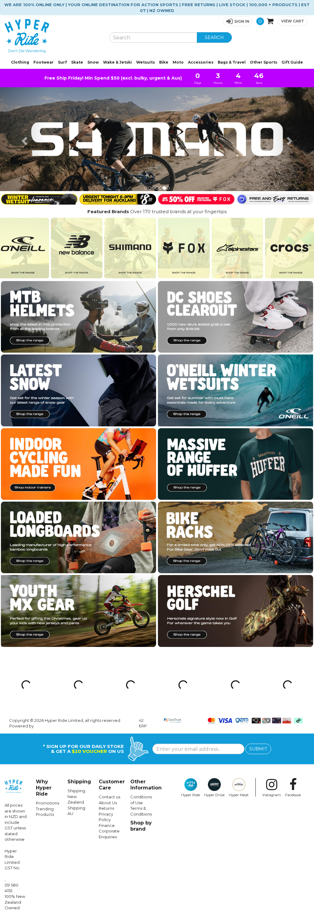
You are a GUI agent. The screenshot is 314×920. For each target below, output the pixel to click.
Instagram (271, 691)
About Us (108, 698)
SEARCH (214, 37)
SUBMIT (258, 645)
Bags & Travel (232, 62)
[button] (237, 21)
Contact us (109, 693)
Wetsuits (145, 62)
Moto (178, 62)
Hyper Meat (239, 691)
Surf (62, 62)
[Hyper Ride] (52, 36)
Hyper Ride (190, 691)
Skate (77, 62)
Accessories (200, 62)
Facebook (293, 691)
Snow (93, 62)
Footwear (43, 62)
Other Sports (263, 62)
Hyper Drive (214, 691)
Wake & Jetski (117, 62)
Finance (107, 721)
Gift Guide (292, 62)
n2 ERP (143, 619)
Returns (106, 704)
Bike (163, 62)
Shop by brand (141, 722)
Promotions (47, 699)
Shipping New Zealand (76, 693)
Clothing (20, 62)
